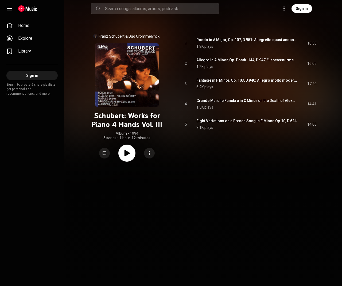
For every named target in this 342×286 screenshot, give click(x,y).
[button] (104, 153)
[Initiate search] (98, 8)
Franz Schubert (112, 36)
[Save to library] (104, 153)
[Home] (27, 8)
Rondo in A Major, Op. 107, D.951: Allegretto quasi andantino (246, 40)
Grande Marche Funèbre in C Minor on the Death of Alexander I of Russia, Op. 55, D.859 (246, 100)
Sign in (302, 8)
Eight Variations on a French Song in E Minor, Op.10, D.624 (246, 121)
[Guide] (9, 8)
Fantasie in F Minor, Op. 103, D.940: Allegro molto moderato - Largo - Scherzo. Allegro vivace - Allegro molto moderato (246, 80)
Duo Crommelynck (144, 36)
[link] (32, 25)
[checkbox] (313, 43)
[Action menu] (149, 153)
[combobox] (162, 8)
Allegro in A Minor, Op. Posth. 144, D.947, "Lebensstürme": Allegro (246, 60)
